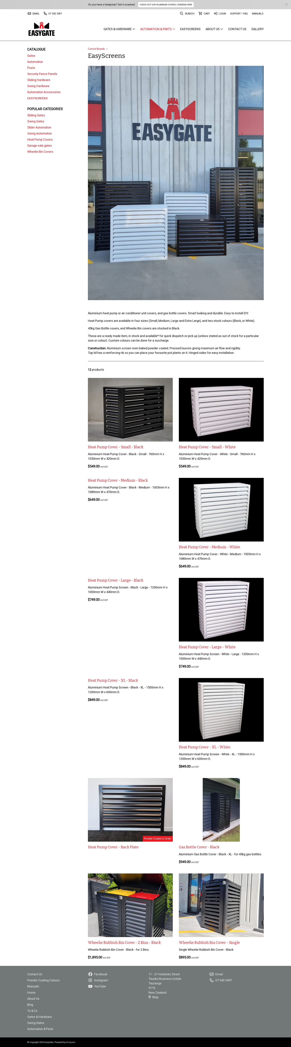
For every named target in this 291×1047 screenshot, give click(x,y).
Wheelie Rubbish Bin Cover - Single (209, 942)
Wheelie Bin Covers (40, 151)
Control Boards (96, 48)
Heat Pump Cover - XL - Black (113, 680)
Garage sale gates (39, 145)
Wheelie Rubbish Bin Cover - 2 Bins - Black (124, 942)
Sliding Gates (36, 115)
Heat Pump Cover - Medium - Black (118, 480)
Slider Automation (39, 127)
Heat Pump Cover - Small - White (207, 447)
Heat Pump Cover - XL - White (204, 747)
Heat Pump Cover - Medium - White (209, 547)
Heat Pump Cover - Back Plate (113, 847)
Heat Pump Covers (40, 139)
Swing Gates (35, 121)
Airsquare (70, 1042)
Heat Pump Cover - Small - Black (115, 447)
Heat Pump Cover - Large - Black (115, 580)
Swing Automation (39, 133)
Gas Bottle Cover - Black (199, 847)
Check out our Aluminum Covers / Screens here (166, 4)
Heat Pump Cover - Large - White (207, 647)
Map (155, 997)
